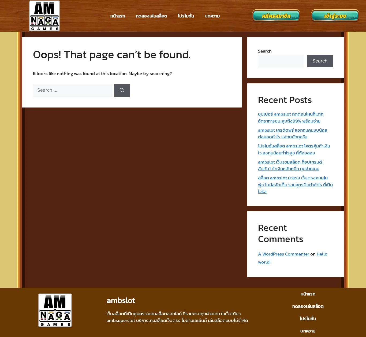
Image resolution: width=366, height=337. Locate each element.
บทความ (212, 15)
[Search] (122, 90)
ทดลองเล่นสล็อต (151, 15)
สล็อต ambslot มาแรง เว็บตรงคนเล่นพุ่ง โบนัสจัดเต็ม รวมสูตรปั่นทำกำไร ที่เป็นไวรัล (295, 184)
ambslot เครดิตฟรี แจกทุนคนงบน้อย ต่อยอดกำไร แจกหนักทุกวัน (292, 133)
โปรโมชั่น (186, 15)
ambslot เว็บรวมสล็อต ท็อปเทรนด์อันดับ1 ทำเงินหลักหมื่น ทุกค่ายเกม (290, 165)
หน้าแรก (117, 15)
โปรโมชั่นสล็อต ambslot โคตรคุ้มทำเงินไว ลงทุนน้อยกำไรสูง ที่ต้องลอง (294, 149)
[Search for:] (73, 90)
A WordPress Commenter (283, 253)
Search (265, 50)
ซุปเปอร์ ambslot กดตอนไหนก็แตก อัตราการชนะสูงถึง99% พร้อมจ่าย (290, 117)
